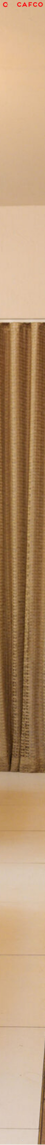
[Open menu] (5, 4)
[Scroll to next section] (22, 1139)
